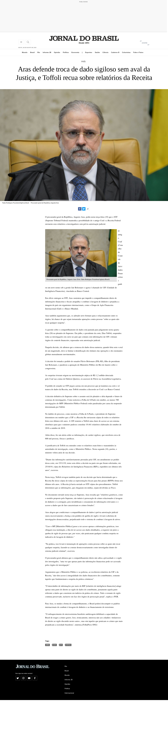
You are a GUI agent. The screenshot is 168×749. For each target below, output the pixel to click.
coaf (54, 644)
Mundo (24, 52)
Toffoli (68, 644)
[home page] (84, 38)
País (83, 62)
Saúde (97, 52)
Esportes (88, 52)
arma (47, 644)
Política (66, 52)
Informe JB (47, 52)
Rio (38, 52)
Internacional (69, 693)
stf (61, 644)
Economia (75, 52)
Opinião (57, 52)
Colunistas (126, 52)
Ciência (105, 52)
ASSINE (144, 43)
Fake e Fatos (138, 52)
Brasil (32, 52)
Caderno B (115, 52)
